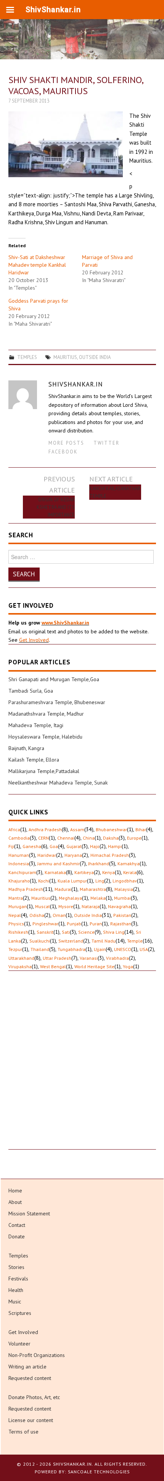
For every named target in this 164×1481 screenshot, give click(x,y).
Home (15, 1190)
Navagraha (119, 906)
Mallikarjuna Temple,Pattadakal (43, 771)
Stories (16, 1267)
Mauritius (65, 357)
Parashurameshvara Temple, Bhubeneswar (56, 702)
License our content (30, 1420)
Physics (16, 923)
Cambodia (19, 838)
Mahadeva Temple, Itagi (35, 725)
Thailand (40, 949)
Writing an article (27, 1366)
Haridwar (46, 855)
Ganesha (32, 846)
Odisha (36, 915)
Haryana (73, 855)
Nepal (14, 915)
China (89, 838)
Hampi (115, 846)
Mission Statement (29, 1213)
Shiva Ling (113, 932)
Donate (16, 1236)
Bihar (140, 829)
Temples (27, 357)
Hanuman (18, 855)
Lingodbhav (125, 881)
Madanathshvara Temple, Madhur (46, 713)
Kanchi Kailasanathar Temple (114, 492)
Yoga (128, 966)
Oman (59, 915)
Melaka (98, 898)
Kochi (43, 881)
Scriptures (19, 1313)
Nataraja (91, 906)
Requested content (29, 1378)
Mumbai (122, 898)
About (15, 1202)
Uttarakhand (21, 958)
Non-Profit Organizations (36, 1355)
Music (14, 1301)
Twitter (106, 443)
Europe (134, 838)
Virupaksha (20, 966)
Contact (16, 1225)
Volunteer (19, 1343)
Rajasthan (120, 923)
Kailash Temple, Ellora (33, 759)
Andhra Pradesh (45, 829)
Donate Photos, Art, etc (34, 1397)
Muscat (42, 906)
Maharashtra (93, 889)
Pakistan (122, 915)
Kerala (130, 872)
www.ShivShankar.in (65, 622)
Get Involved (34, 639)
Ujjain (100, 949)
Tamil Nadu (104, 941)
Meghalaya (70, 898)
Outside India (95, 357)
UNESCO (122, 949)
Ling (99, 881)
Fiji (11, 846)
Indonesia (18, 863)
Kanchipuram (22, 872)
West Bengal (53, 966)
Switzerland (70, 941)
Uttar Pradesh (57, 958)
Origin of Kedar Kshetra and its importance (55, 507)
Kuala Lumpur (72, 881)
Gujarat (74, 846)
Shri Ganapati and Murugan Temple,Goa (53, 679)
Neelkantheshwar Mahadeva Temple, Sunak (58, 782)
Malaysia (123, 889)
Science (86, 932)
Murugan (17, 906)
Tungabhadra (71, 949)
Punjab (74, 923)
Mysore (65, 906)
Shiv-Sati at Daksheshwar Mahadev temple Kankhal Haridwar (37, 265)
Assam (77, 829)
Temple (135, 941)
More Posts (66, 443)
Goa (54, 846)
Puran (96, 923)
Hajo (95, 846)
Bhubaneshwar (111, 829)
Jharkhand (98, 863)
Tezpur (15, 949)
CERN (43, 838)
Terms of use (23, 1431)
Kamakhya (128, 863)
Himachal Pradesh (109, 855)
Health (15, 1290)
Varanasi (89, 958)
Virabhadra (117, 958)
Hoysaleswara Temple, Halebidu (45, 736)
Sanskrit (45, 932)
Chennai (65, 838)
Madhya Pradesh (25, 889)
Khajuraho (19, 881)
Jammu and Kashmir (58, 863)
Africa (14, 829)
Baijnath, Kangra (26, 748)
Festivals (18, 1278)
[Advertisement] (82, 1067)
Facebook (63, 452)
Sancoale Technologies (99, 1471)
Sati (66, 932)
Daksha (111, 838)
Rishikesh (18, 932)
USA (144, 949)
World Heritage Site (94, 966)
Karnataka (55, 872)
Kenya (108, 872)
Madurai (63, 889)
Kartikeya (84, 872)
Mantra (15, 898)
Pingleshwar (45, 923)
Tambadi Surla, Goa (30, 690)
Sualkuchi (39, 941)
